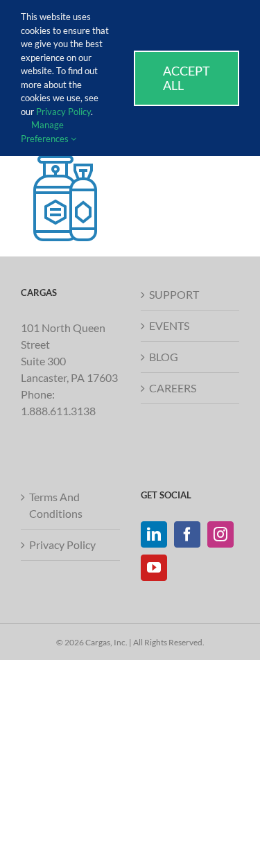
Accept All (186, 78)
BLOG (163, 356)
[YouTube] (154, 568)
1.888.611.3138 (58, 410)
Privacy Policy (62, 544)
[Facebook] (187, 534)
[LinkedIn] (154, 534)
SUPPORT (174, 294)
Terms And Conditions (56, 505)
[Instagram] (220, 534)
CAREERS (172, 387)
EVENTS (169, 325)
